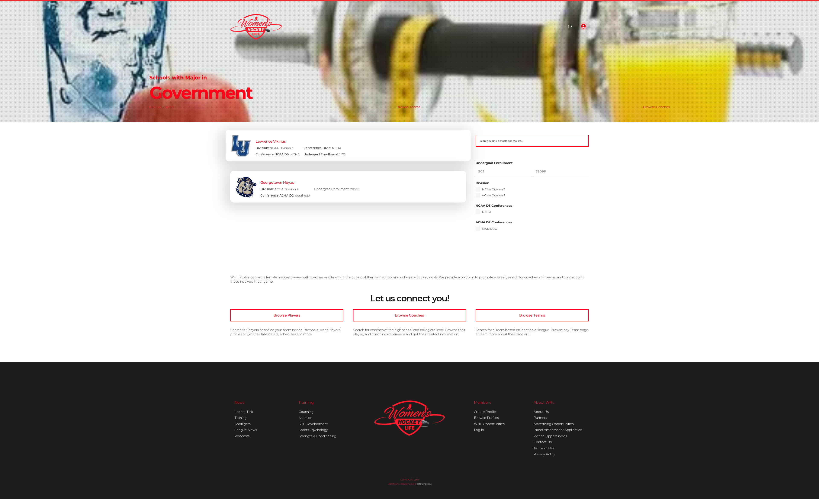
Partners (540, 418)
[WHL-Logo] (256, 27)
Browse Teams (408, 107)
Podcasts (242, 436)
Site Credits (424, 484)
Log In (479, 430)
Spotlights (242, 424)
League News (246, 430)
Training (241, 418)
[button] (570, 27)
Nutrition (305, 418)
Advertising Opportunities (554, 424)
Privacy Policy (544, 454)
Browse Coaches (656, 107)
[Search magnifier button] (582, 140)
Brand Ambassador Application (558, 430)
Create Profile (485, 412)
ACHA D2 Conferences (494, 222)
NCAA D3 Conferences (494, 206)
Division (482, 183)
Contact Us (543, 442)
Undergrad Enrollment (494, 163)
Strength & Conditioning (317, 436)
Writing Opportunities (550, 436)
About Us (541, 412)
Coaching (306, 412)
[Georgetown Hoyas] (348, 186)
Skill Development (313, 424)
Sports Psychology (313, 430)
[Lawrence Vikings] (348, 145)
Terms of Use (544, 448)
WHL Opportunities (489, 424)
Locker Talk (244, 412)
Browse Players (161, 107)
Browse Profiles (486, 418)
